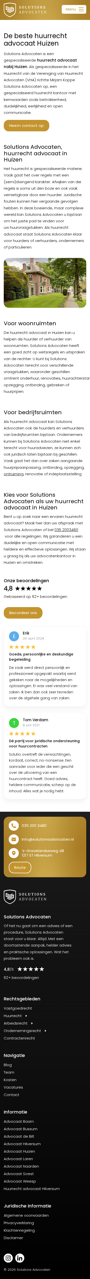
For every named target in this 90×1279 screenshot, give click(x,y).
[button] (74, 9)
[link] (25, 10)
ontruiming (14, 474)
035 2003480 (66, 529)
